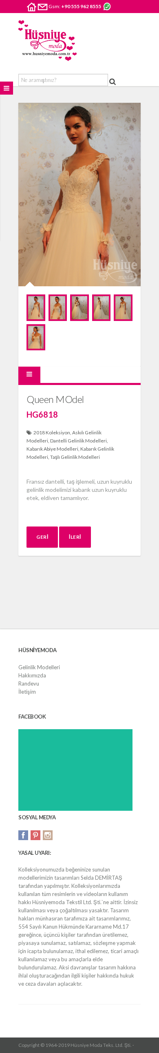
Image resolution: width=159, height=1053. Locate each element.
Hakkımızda (32, 675)
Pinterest (35, 835)
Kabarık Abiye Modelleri (52, 449)
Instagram (48, 835)
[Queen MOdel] (35, 307)
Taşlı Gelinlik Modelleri (75, 457)
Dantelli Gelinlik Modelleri (78, 441)
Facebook (23, 835)
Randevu (28, 683)
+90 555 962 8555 (81, 6)
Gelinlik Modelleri (39, 667)
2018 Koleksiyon (51, 432)
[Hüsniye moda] (47, 40)
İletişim (27, 691)
